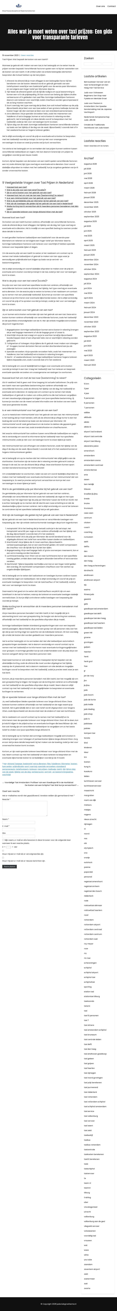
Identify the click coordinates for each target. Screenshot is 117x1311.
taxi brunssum (90, 1034)
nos (85, 838)
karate (87, 738)
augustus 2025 (90, 221)
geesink (87, 599)
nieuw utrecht (90, 819)
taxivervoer (89, 1173)
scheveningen (90, 963)
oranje (87, 857)
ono (85, 853)
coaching (88, 532)
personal (88, 876)
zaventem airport (92, 1269)
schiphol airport (91, 972)
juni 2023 (88, 346)
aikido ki (87, 427)
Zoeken (89, 58)
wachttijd (6, 774)
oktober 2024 (90, 269)
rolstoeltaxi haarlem (93, 910)
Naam (5, 819)
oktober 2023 (90, 326)
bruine (87, 503)
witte (86, 1255)
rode (86, 900)
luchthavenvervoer (92, 786)
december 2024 (91, 259)
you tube (88, 1259)
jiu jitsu (87, 685)
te (85, 1178)
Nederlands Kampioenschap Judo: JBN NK (96, 118)
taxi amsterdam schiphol (95, 1030)
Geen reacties (27, 55)
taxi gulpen (89, 1063)
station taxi (89, 991)
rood (86, 915)
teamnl (87, 1188)
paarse (87, 867)
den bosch (88, 556)
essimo (87, 589)
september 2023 (91, 331)
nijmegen (88, 824)
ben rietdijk (89, 484)
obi (85, 843)
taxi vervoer (89, 1121)
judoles (87, 728)
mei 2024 (88, 293)
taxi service (89, 1111)
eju (85, 584)
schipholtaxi (89, 982)
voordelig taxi (90, 1235)
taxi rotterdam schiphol (94, 1101)
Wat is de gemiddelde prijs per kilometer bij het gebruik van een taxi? (37, 201)
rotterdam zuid (90, 939)
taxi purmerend (91, 1087)
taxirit (59, 769)
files (49, 763)
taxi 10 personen (91, 1015)
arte (86, 474)
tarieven (33, 769)
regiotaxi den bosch (93, 891)
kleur (86, 752)
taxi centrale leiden (92, 1039)
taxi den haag (90, 1049)
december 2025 (91, 202)
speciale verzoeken (47, 766)
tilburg (87, 1192)
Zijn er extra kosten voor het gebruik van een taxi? (29, 192)
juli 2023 (87, 341)
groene (87, 637)
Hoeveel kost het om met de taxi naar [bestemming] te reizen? (35, 195)
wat (85, 1245)
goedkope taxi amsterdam (96, 608)
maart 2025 (89, 245)
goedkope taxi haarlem (94, 623)
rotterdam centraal (93, 929)
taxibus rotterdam (92, 1144)
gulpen (87, 647)
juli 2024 (87, 283)
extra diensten (39, 763)
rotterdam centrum (93, 934)
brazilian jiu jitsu (91, 494)
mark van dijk (90, 800)
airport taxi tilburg (92, 441)
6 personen (89, 403)
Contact (111, 6)
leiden (86, 776)
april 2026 (88, 183)
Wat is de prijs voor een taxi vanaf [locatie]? (26, 190)
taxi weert (88, 1125)
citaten (87, 522)
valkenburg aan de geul (94, 1221)
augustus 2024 (90, 278)
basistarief (27, 763)
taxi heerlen (89, 1068)
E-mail (5, 826)
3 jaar (86, 388)
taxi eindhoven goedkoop (95, 1054)
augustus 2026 (90, 164)
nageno (87, 814)
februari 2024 (90, 307)
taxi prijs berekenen (93, 1082)
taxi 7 (86, 1020)
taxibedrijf (88, 1135)
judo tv (87, 718)
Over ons (100, 6)
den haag (88, 561)
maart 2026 (89, 188)
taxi (85, 1010)
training (87, 1197)
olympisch (88, 848)
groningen (88, 642)
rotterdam (89, 920)
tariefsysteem (22, 769)
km (85, 757)
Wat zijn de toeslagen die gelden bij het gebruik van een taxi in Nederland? (40, 203)
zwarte (87, 1288)
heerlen (87, 651)
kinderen (88, 747)
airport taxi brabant (93, 431)
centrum (88, 517)
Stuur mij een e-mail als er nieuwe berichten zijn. (23, 861)
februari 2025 (90, 250)
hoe (85, 666)
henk (86, 656)
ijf (84, 671)
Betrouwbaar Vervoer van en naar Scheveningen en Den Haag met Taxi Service (97, 85)
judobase (88, 723)
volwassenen (90, 1231)
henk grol (88, 661)
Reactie (6, 799)
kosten (74, 763)
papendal (88, 872)
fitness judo (89, 594)
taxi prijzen (42, 769)
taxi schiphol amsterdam (95, 1106)
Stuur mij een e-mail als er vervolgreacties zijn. (23, 854)
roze (86, 948)
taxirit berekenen (92, 1159)
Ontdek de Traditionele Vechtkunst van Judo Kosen (96, 126)
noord (86, 833)
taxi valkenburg (91, 1116)
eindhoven (88, 575)
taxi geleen (89, 1058)
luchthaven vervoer (93, 781)
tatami (87, 1006)
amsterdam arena (92, 460)
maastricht (89, 790)
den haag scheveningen (94, 565)
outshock (88, 862)
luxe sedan (7, 766)
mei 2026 (88, 178)
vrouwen (88, 1240)
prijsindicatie (18, 766)
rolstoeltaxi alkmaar (93, 905)
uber (86, 1202)
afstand (10, 763)
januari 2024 (89, 312)
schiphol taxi (89, 977)
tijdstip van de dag (22, 772)
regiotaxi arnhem (91, 886)
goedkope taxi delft (92, 613)
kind (86, 742)
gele (86, 604)
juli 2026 (87, 168)
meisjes (87, 809)
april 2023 (88, 355)
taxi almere (89, 1025)
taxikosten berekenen (94, 1154)
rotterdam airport (92, 924)
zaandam (88, 1264)
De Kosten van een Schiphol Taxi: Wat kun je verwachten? (52, 785)
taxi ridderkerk (90, 1092)
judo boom (88, 695)
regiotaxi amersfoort (93, 881)
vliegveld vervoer (91, 1226)
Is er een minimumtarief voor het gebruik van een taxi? (31, 198)
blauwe (87, 489)
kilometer (65, 763)
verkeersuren (38, 772)
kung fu (87, 766)
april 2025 (88, 240)
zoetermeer (89, 1278)
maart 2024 (89, 302)
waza (86, 1250)
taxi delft (88, 1044)
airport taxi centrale (93, 436)
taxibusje (52, 769)
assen (86, 479)
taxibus (87, 1140)
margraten (89, 795)
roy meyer (88, 943)
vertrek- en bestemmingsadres (58, 772)
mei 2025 (88, 235)
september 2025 (91, 216)
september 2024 (91, 274)
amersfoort (89, 450)
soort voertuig (31, 766)
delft (86, 541)
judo (86, 690)
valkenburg (89, 1216)
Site (4, 833)
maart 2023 (89, 360)
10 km (86, 383)
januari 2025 (89, 255)
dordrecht (88, 570)
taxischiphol (89, 1168)
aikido (86, 422)
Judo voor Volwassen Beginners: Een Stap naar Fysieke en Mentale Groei (95, 95)
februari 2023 (90, 365)
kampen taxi (89, 733)
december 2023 (91, 317)
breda (86, 498)
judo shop (88, 714)
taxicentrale (89, 1149)
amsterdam (89, 455)
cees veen (88, 513)
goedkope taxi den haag (95, 618)
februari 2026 (90, 192)
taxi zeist (88, 1130)
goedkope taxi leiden (93, 628)
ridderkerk (88, 896)
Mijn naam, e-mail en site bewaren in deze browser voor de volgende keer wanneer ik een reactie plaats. (36, 842)
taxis (86, 1164)
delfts (86, 546)
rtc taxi (87, 958)
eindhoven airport (92, 580)
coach (87, 527)
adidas (87, 412)
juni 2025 (88, 231)
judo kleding (89, 709)
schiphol (88, 967)
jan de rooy (89, 675)
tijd (64, 769)
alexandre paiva (91, 446)
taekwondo (89, 1001)
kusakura (88, 771)
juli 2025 (87, 226)
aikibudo (87, 417)
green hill (88, 632)
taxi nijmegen (90, 1073)
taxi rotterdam (90, 1097)
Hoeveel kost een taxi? (17, 187)
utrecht (87, 1211)
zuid (85, 1283)
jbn (85, 680)
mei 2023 (88, 350)
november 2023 (91, 322)
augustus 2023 (90, 336)
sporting (88, 987)
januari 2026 (89, 197)
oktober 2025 (90, 211)
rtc (85, 953)
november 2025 (91, 207)
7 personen (89, 407)
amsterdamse (90, 470)
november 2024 (91, 264)
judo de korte (90, 699)
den (85, 551)
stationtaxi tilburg (92, 996)
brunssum (88, 508)
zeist (86, 1274)
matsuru (88, 805)
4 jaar (86, 393)
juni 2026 (88, 173)
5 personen (89, 398)
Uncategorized (90, 1207)
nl (85, 829)
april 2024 (88, 298)
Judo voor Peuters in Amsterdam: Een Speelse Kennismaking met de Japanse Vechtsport (98, 108)
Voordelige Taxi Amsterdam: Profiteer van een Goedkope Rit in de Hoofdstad (37, 782)
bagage (18, 763)
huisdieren (56, 763)
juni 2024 (88, 288)
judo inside (88, 704)
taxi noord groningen (93, 1077)
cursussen (88, 537)
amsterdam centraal (93, 465)
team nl (87, 1183)
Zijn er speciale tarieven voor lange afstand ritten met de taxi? (35, 211)
